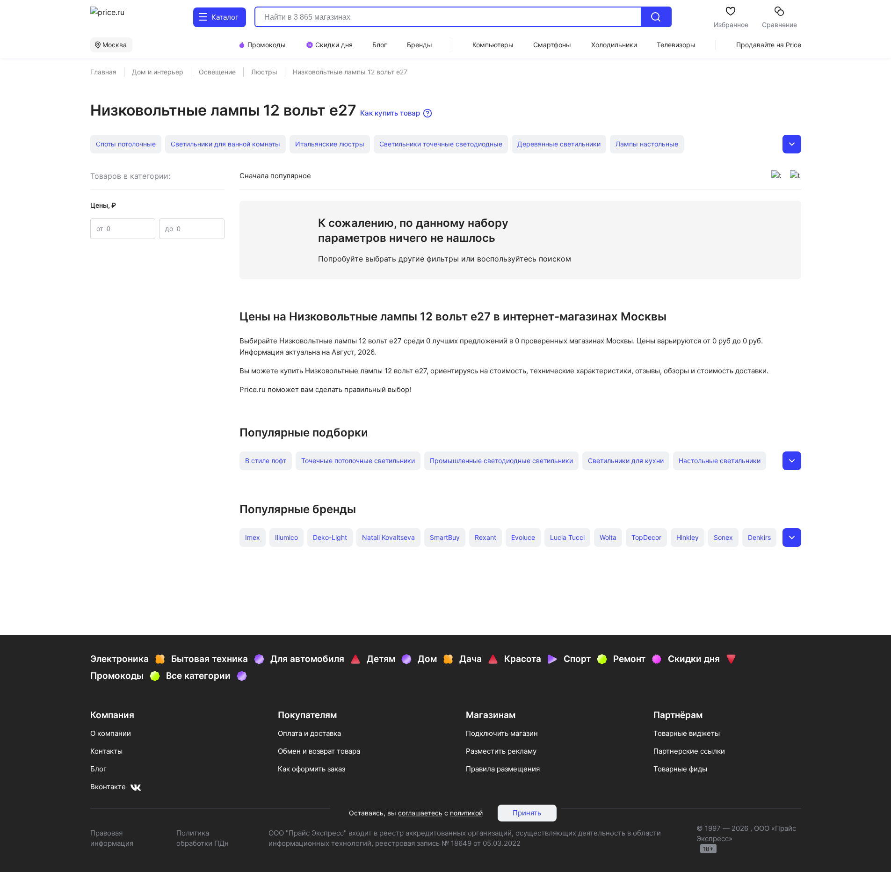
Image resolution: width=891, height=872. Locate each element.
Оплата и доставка (309, 733)
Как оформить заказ (311, 768)
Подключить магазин (502, 733)
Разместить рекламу (501, 751)
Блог (98, 768)
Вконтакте (108, 786)
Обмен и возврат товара (319, 751)
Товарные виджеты (686, 733)
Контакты (106, 751)
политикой (466, 813)
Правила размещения (503, 768)
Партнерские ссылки (689, 751)
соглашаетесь (420, 813)
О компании (110, 733)
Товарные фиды (680, 768)
